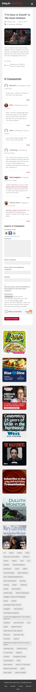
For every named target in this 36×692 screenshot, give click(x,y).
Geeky (6, 601)
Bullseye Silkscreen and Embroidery (17, 187)
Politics (14, 561)
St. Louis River (8, 652)
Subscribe (28, 686)
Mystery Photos (16, 627)
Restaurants (7, 569)
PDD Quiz (7, 635)
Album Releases (23, 573)
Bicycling (22, 581)
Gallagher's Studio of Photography (14, 597)
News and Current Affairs (11, 557)
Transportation (8, 660)
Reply (28, 100)
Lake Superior (18, 609)
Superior (19, 652)
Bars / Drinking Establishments (13, 577)
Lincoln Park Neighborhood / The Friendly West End (17, 618)
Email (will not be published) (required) (14, 268)
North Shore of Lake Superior (13, 631)
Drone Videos (16, 589)
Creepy (6, 589)
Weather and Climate (10, 668)
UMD (18, 660)
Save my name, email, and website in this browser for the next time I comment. (17, 289)
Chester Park (11, 21)
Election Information (22, 593)
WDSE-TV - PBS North (23, 664)
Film (8, 65)
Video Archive (8, 664)
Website (7, 277)
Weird (22, 668)
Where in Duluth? (20, 672)
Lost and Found (18, 623)
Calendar (12, 686)
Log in (18, 689)
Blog (6, 686)
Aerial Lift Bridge (9, 573)
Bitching (6, 585)
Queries (16, 639)
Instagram (7, 609)
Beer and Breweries (10, 581)
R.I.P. (28, 561)
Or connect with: (10, 229)
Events (11, 553)
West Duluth (7, 672)
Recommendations (19, 565)
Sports (17, 569)
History (9, 61)
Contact (21, 686)
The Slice (6, 656)
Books (15, 585)
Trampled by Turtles (19, 656)
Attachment (8, 294)
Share (20, 24)
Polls (21, 561)
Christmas (23, 585)
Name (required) (10, 260)
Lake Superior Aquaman (11, 613)
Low (28, 623)
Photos (6, 561)
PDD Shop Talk (18, 635)
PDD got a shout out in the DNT (16, 210)
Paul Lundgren (15, 177)
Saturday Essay (8, 648)
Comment (7, 239)
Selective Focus (22, 648)
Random (6, 565)
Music (27, 553)
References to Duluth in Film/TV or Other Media (17, 65)
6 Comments (11, 24)
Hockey (13, 601)
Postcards (7, 639)
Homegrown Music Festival (12, 605)
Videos (25, 569)
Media (6, 627)
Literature (7, 623)
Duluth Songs (8, 593)
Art (5, 553)
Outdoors (26, 557)
